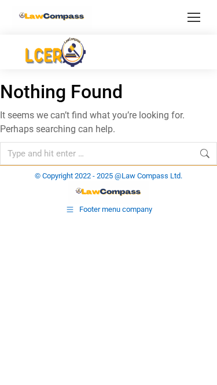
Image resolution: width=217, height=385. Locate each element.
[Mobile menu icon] (193, 17)
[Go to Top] (199, 367)
